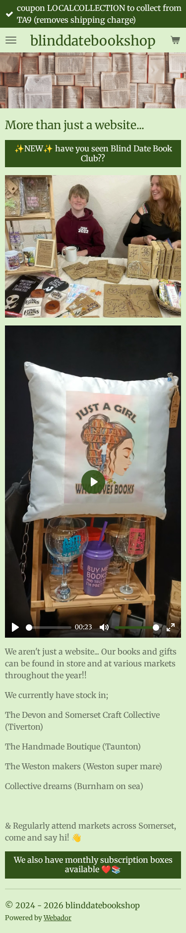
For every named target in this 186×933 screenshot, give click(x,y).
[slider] (48, 627)
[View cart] (175, 40)
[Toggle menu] (11, 40)
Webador (57, 918)
